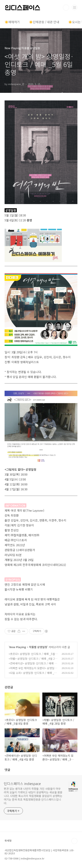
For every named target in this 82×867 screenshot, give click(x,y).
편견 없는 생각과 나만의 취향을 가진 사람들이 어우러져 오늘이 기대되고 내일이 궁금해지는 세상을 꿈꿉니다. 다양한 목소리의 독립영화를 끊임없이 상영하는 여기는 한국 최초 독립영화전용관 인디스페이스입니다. (33, 796)
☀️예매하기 (12, 22)
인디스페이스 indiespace (22, 783)
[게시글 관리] (23, 631)
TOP (74, 841)
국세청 (8, 840)
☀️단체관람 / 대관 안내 (44, 22)
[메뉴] (74, 7)
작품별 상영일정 (38, 647)
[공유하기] (19, 631)
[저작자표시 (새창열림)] (46, 631)
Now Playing (17, 647)
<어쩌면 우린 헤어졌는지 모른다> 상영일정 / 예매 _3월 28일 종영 (33, 670)
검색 (66, 7)
